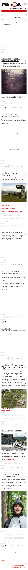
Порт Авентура (17, 219)
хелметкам (6, 162)
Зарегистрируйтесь (14, 8)
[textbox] (14, 15)
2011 (17, 354)
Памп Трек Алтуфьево (9, 537)
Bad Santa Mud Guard (13, 534)
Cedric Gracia (14, 258)
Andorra (10, 103)
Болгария (19, 540)
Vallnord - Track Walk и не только (10, 60)
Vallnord (11, 47)
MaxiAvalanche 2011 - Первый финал (12, 272)
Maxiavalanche (7, 217)
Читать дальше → (6, 99)
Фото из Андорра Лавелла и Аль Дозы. (11, 211)
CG (4, 47)
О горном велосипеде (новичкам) (19, 563)
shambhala (6, 540)
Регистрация (5, 562)
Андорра (6, 215)
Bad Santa (5, 173)
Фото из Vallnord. (6, 205)
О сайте (13, 560)
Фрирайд (4, 232)
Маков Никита (19, 218)
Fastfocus (20, 258)
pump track (18, 537)
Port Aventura (7, 416)
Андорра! (18, 431)
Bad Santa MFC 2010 (14, 533)
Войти (3, 560)
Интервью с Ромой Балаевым (11, 475)
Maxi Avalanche (16, 215)
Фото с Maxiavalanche (9, 174)
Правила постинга (16, 562)
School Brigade (16, 232)
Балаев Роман (11, 218)
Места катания (7, 431)
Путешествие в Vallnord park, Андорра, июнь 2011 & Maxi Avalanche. (12, 367)
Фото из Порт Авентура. (8, 208)
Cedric (9, 258)
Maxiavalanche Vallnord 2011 (11, 331)
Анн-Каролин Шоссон (16, 418)
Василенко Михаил (8, 219)
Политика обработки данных (18, 565)
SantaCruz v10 (7, 541)
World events (6, 59)
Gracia (7, 47)
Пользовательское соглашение (18, 567)
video (20, 354)
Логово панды (6, 18)
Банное (24, 540)
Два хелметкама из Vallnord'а (10, 115)
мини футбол (13, 540)
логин (25, 8)
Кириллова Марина (20, 414)
